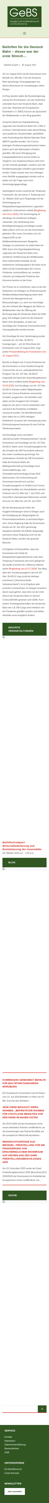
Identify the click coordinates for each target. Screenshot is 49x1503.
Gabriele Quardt (11, 65)
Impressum (9, 1441)
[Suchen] (42, 1408)
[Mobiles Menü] (24, 31)
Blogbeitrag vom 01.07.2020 (22, 569)
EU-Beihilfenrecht (13, 1469)
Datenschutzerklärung (15, 1444)
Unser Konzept (11, 1473)
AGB (6, 1452)
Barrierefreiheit (11, 1448)
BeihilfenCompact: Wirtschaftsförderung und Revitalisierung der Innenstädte (22, 846)
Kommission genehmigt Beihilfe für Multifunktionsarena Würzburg (24, 1083)
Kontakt (8, 1437)
